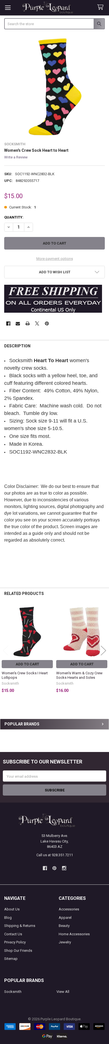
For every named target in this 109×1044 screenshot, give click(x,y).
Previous (5, 650)
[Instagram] (64, 868)
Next (103, 650)
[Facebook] (8, 323)
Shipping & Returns (19, 926)
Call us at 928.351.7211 (54, 855)
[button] (54, 272)
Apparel (65, 917)
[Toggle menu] (7, 7)
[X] (37, 323)
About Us (12, 909)
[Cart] (101, 7)
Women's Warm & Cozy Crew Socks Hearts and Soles (79, 675)
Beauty (64, 926)
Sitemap (11, 959)
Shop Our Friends (18, 950)
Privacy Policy (15, 942)
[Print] (27, 323)
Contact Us (13, 934)
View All (62, 992)
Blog (8, 917)
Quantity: (13, 217)
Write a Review (16, 157)
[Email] (18, 323)
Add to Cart (27, 664)
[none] (54, 86)
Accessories (69, 909)
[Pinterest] (47, 323)
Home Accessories (74, 934)
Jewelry (65, 942)
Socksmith (13, 992)
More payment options (54, 259)
